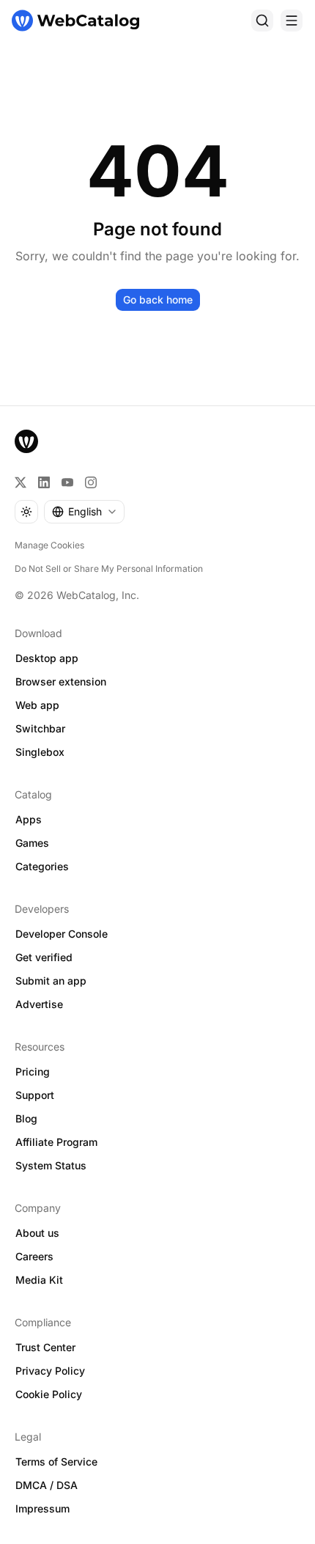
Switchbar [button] (40, 728)
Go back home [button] (158, 299)
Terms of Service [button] (56, 1461)
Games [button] (32, 843)
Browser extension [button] (60, 681)
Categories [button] (42, 866)
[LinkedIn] (44, 482)
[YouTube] (67, 482)
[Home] (75, 20)
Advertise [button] (39, 1004)
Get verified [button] (44, 957)
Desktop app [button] (46, 658)
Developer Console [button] (61, 933)
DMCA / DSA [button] (46, 1485)
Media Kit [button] (39, 1279)
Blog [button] (26, 1118)
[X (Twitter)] (20, 482)
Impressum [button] (42, 1508)
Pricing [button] (32, 1071)
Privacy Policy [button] (50, 1370)
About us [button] (37, 1233)
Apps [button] (28, 819)
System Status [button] (50, 1165)
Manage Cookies (49, 545)
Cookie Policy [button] (48, 1394)
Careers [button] (34, 1256)
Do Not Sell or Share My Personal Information (109, 568)
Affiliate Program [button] (56, 1142)
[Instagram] (91, 482)
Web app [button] (37, 705)
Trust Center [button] (45, 1347)
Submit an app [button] (50, 980)
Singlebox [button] (39, 752)
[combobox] (84, 511)
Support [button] (34, 1095)
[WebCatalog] (26, 441)
